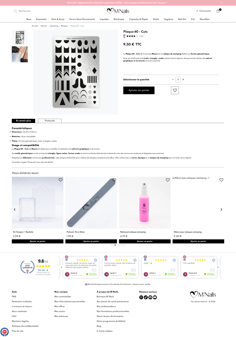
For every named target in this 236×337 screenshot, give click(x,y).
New (28, 19)
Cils (193, 19)
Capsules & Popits (138, 19)
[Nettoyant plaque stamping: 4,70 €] (145, 210)
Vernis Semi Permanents (82, 19)
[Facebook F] (150, 297)
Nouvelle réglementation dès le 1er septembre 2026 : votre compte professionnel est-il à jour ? (117, 3)
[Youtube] (155, 297)
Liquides (104, 19)
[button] (118, 3)
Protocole (50, 121)
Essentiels (41, 19)
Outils (156, 19)
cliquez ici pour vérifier (141, 284)
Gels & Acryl (57, 19)
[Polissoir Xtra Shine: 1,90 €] (91, 210)
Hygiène (168, 19)
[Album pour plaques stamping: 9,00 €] (198, 210)
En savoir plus (23, 121)
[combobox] (47, 11)
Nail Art (182, 19)
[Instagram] (141, 297)
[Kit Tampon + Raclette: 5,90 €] (37, 210)
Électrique (119, 19)
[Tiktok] (146, 297)
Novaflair (205, 19)
